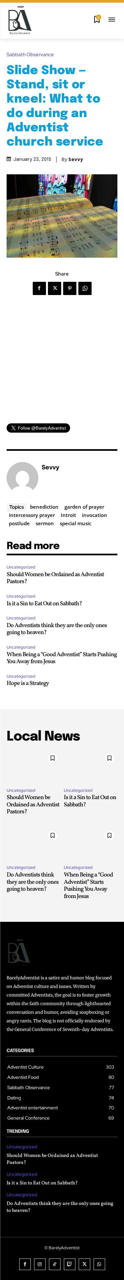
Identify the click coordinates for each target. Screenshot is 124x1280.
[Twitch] (69, 1264)
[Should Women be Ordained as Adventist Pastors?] (34, 766)
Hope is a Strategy (28, 683)
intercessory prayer (32, 515)
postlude (19, 523)
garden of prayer (84, 506)
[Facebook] (39, 288)
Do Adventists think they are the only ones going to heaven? (57, 629)
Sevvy (75, 159)
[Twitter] (54, 288)
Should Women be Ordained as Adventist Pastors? (55, 578)
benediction (44, 506)
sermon (45, 523)
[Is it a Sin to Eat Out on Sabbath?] (91, 766)
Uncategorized (21, 567)
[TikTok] (55, 1264)
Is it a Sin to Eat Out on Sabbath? (44, 604)
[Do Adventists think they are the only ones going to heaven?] (34, 844)
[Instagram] (40, 1264)
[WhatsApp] (85, 288)
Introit (68, 515)
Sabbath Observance (30, 54)
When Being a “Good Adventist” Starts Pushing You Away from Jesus (62, 658)
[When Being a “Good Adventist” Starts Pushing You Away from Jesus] (91, 844)
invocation (94, 515)
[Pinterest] (69, 288)
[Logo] (20, 20)
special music (75, 523)
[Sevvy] (22, 478)
